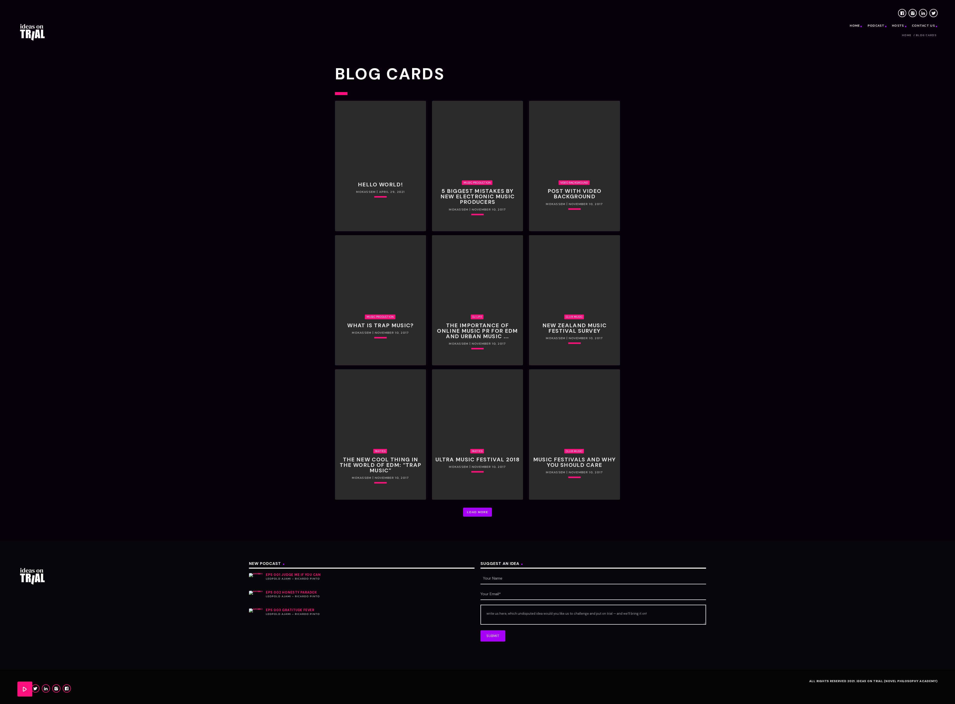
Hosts (898, 25)
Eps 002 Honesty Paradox (291, 592)
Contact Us (923, 25)
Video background (574, 182)
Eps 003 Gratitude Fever (290, 610)
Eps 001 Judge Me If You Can (293, 575)
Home (855, 25)
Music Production (477, 182)
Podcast (876, 25)
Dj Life (477, 317)
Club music (574, 317)
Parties (380, 451)
